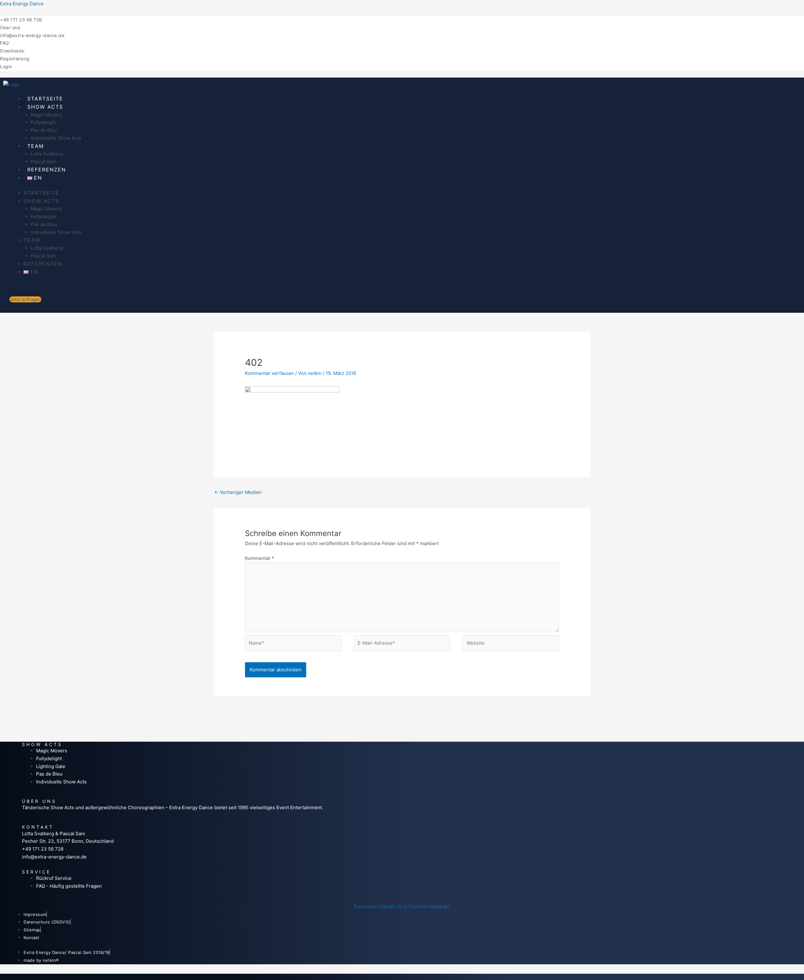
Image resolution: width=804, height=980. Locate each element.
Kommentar (259, 558)
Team (35, 146)
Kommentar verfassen (269, 373)
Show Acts (45, 107)
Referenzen (46, 169)
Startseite (45, 98)
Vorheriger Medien (238, 492)
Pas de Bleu (44, 130)
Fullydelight (44, 122)
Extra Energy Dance (22, 4)
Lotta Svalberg (47, 154)
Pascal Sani (43, 162)
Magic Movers (46, 115)
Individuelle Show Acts (56, 138)
